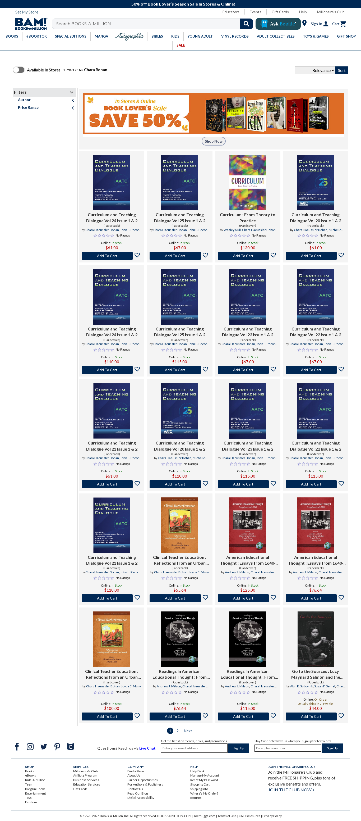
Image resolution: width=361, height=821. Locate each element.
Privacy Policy (272, 816)
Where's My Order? (204, 793)
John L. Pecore (130, 230)
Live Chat (147, 748)
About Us (133, 775)
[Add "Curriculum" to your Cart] (248, 256)
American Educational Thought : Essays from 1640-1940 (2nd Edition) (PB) (316, 560)
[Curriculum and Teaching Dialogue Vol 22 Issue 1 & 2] (315, 297)
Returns (196, 798)
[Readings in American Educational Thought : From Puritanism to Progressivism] (180, 639)
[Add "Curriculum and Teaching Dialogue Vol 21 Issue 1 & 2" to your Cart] (112, 484)
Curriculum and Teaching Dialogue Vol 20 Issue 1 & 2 (315, 217)
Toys (28, 798)
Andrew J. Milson (237, 572)
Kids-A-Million (35, 780)
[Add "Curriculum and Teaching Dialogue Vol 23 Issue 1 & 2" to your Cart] (248, 370)
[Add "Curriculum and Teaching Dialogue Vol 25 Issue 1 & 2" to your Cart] (180, 256)
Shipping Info (199, 789)
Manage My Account (204, 775)
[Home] (29, 24)
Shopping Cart (200, 784)
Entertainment (35, 793)
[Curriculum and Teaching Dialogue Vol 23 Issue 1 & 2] (247, 297)
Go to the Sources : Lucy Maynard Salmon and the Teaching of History (315, 674)
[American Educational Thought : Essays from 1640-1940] (247, 525)
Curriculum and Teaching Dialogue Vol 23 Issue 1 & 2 (247, 331)
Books (29, 771)
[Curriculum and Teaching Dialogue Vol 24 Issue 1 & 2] (112, 182)
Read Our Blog (137, 793)
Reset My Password (204, 780)
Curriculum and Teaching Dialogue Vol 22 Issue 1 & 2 (315, 331)
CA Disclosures (249, 816)
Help (303, 12)
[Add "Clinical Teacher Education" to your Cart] (180, 598)
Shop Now (214, 141)
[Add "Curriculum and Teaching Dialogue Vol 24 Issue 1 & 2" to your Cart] (112, 256)
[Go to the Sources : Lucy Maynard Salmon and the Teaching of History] (315, 639)
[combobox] (156, 24)
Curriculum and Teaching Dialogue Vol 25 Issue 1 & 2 (179, 217)
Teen (28, 784)
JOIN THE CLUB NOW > (291, 789)
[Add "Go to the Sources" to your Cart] (316, 716)
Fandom (31, 802)
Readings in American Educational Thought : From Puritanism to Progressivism (179, 674)
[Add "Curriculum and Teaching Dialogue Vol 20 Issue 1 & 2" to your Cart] (316, 256)
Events (255, 12)
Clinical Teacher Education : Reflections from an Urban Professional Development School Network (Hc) (111, 674)
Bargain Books (35, 789)
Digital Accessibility (140, 798)
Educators (231, 12)
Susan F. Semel (324, 686)
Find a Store (135, 771)
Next (188, 730)
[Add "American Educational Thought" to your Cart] (248, 598)
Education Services (86, 784)
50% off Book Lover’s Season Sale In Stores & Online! (183, 3)
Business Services (86, 780)
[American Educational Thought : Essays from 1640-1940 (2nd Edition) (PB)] (315, 525)
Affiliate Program (85, 775)
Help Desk (197, 771)
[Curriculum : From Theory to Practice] (247, 182)
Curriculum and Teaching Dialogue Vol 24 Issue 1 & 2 (111, 217)
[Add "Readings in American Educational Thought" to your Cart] (180, 716)
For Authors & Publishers (145, 784)
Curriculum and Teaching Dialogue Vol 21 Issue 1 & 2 (111, 445)
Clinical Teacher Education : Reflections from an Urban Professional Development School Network (179, 560)
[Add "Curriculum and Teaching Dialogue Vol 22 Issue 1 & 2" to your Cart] (316, 370)
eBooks (30, 775)
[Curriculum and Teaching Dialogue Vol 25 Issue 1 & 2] (180, 182)
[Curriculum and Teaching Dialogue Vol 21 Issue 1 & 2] (112, 411)
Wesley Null (232, 230)
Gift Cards (280, 12)
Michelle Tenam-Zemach (322, 232)
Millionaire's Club (331, 12)
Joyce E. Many (199, 572)
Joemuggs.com (204, 816)
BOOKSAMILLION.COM (174, 816)
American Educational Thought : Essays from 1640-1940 (248, 560)
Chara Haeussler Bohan (102, 230)
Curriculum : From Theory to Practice (247, 217)
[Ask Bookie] (278, 24)
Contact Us (135, 789)
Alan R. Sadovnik (301, 686)
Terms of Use (227, 816)
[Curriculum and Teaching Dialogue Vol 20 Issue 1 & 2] (315, 182)
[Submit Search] (246, 24)
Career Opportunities (142, 780)
